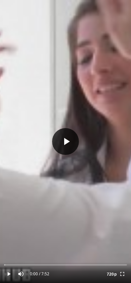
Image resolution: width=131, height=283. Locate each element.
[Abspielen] (65, 141)
